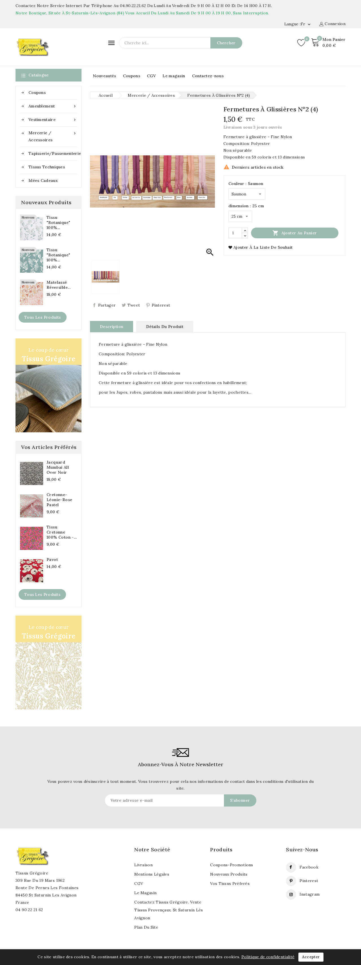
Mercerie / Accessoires (52, 136)
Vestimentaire (52, 119)
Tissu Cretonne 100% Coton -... (62, 532)
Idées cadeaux (43, 180)
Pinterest (161, 305)
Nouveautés (104, 75)
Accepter (311, 957)
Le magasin (173, 75)
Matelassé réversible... (59, 285)
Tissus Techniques (46, 166)
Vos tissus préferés (230, 883)
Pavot (52, 559)
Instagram (310, 894)
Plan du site (146, 927)
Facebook (309, 867)
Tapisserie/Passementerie (52, 153)
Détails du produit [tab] (164, 326)
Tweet (133, 305)
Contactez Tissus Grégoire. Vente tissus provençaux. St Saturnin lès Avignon (168, 910)
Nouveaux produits (228, 874)
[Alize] (49, 663)
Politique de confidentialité (267, 956)
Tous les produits (42, 317)
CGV (151, 75)
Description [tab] (111, 326)
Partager (107, 305)
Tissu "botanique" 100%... (58, 222)
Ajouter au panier (294, 233)
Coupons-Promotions (231, 864)
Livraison (143, 864)
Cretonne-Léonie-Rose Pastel (59, 499)
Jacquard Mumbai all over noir (58, 467)
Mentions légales (151, 874)
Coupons (131, 75)
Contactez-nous (208, 75)
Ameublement (52, 106)
